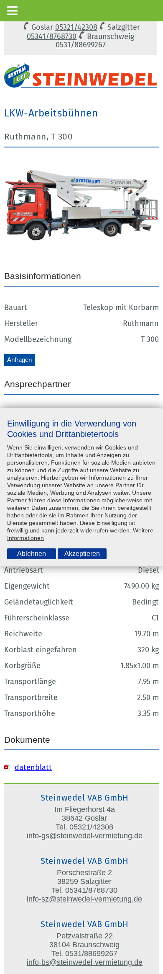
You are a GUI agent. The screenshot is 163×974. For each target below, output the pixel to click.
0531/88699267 (81, 44)
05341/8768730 (51, 36)
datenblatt (33, 767)
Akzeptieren (82, 553)
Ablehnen (31, 553)
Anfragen (19, 359)
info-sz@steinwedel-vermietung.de (84, 899)
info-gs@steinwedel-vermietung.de (85, 836)
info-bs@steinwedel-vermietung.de (85, 962)
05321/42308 (76, 27)
